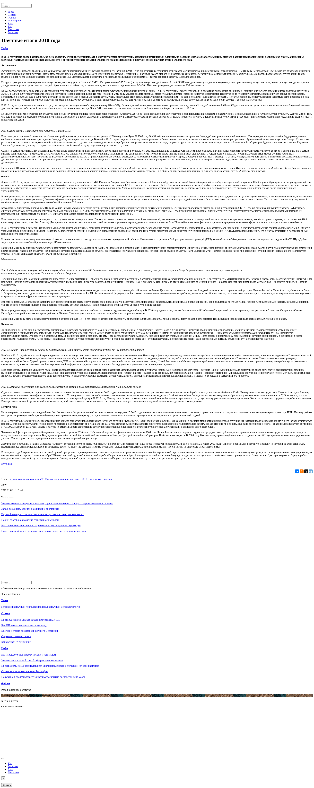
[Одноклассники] (302, 471)
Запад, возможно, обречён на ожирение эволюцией (30, 508)
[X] (306, 471)
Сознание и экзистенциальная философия (24, 671)
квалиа (46, 606)
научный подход (24, 606)
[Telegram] (311, 471)
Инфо (11, 11)
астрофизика (8, 606)
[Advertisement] (99, 558)
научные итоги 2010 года (78, 479)
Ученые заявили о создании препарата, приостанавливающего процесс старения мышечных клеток (57, 503)
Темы (4, 600)
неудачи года (16, 479)
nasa (25, 479)
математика (105, 479)
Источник (6, 463)
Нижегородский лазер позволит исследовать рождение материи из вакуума (43, 531)
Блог (10, 23)
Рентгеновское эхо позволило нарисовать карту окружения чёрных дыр (41, 525)
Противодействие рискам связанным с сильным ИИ (30, 619)
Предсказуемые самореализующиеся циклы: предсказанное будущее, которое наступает (50, 665)
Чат (10, 26)
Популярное (14, 20)
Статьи (12, 14)
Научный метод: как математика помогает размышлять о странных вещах (42, 514)
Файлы (12, 17)
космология (73, 606)
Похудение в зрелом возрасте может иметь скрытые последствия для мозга (43, 676)
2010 (43, 479)
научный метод (58, 606)
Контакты (13, 29)
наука (96, 479)
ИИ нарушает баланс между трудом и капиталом (28, 654)
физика (60, 479)
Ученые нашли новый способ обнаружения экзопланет (32, 660)
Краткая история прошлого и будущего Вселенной (29, 630)
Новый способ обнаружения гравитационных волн (30, 520)
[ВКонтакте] (297, 471)
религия (38, 606)
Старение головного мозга (16, 636)
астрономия (34, 479)
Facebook (13, 32)
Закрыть (7, 785)
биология (51, 479)
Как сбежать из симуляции (16, 642)
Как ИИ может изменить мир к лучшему (24, 625)
